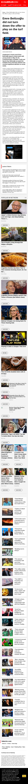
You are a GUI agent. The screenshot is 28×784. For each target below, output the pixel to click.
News (23, 747)
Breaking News (18, 747)
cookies (13, 771)
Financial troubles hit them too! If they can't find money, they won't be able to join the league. (13, 181)
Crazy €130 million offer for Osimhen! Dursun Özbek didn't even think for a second (12, 191)
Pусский (14, 5)
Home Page (14, 743)
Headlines (8, 747)
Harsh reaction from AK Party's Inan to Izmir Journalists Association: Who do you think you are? (14, 171)
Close (24, 776)
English (4, 5)
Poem (3, 747)
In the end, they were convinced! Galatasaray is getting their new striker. (13, 176)
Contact (9, 743)
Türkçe (24, 5)
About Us (4, 743)
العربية (9, 5)
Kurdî (19, 5)
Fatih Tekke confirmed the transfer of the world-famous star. (13, 186)
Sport (12, 747)
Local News (5, 748)
